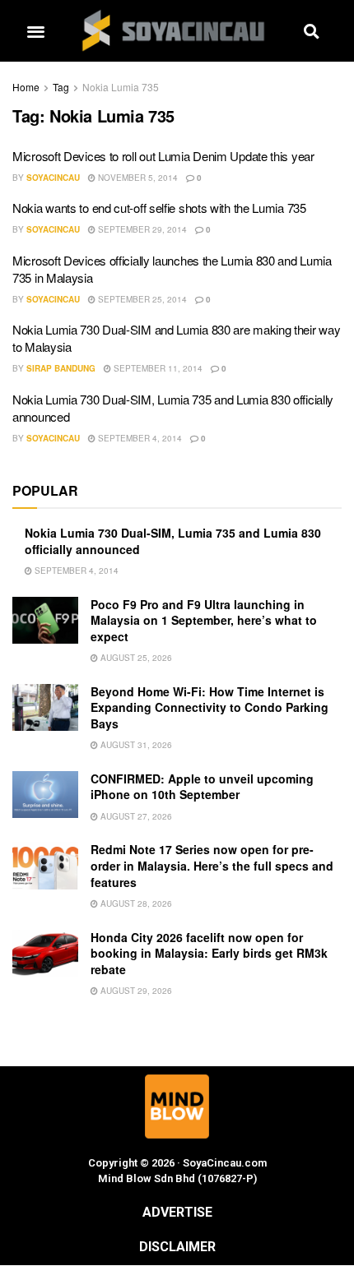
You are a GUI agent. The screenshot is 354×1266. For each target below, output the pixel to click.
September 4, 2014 (138, 438)
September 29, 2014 (141, 229)
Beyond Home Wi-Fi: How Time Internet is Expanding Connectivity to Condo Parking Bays (209, 707)
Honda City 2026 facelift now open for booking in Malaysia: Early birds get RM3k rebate (209, 953)
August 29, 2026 (135, 990)
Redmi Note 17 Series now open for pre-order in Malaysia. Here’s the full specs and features (212, 865)
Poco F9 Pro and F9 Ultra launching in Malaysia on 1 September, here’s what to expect (204, 620)
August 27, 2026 (135, 816)
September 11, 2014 (157, 368)
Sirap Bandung (60, 368)
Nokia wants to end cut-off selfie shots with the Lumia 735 (159, 207)
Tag (61, 87)
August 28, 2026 (135, 903)
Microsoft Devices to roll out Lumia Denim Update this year (163, 155)
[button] (35, 30)
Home (26, 87)
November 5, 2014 (136, 177)
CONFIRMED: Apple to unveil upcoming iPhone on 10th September (202, 786)
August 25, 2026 (135, 657)
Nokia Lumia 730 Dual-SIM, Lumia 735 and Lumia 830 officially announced (173, 540)
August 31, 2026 (135, 745)
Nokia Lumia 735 (120, 87)
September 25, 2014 (141, 299)
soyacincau (53, 177)
